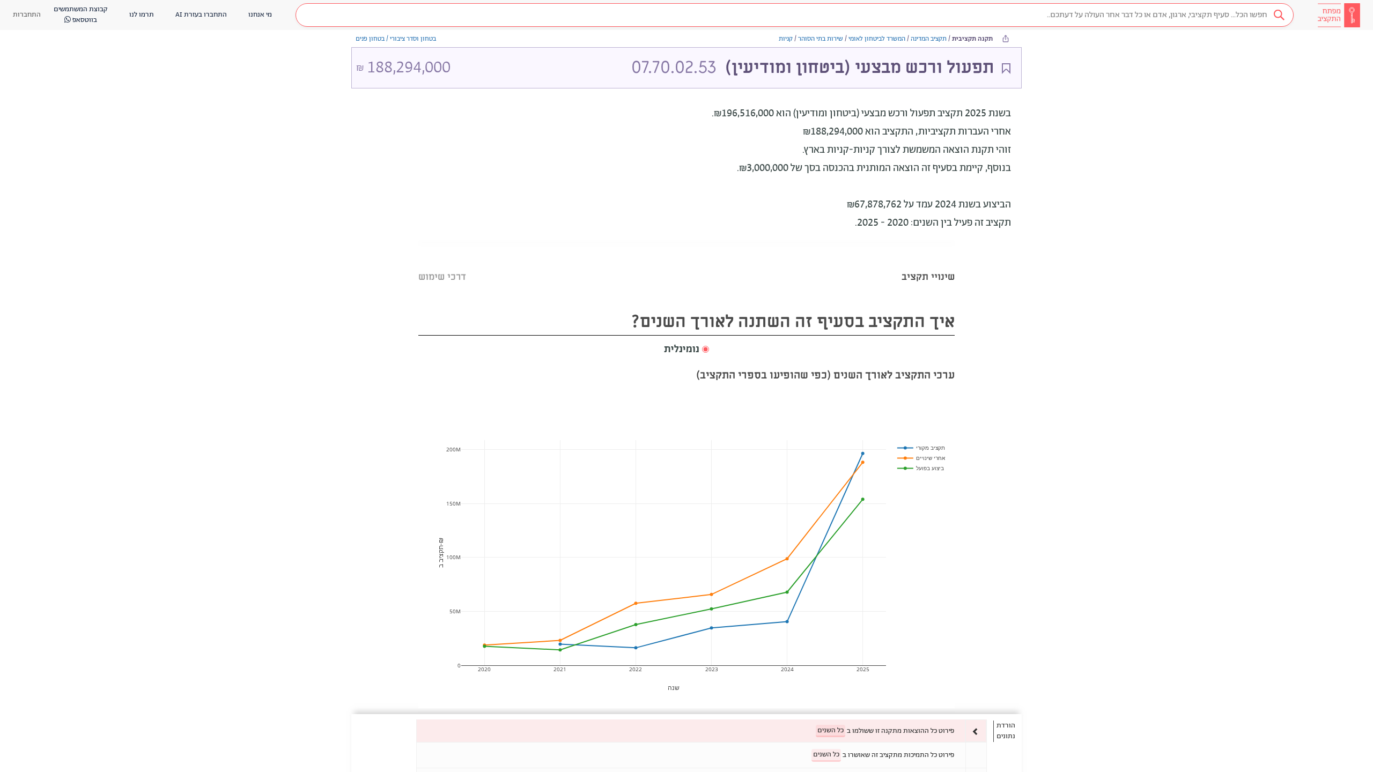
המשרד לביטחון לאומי (876, 38)
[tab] (928, 263)
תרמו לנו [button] (141, 15)
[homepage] (1338, 15)
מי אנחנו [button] (260, 15)
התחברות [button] (27, 15)
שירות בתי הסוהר (820, 38)
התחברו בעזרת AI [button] (201, 15)
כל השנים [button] (830, 730)
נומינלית (681, 350)
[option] (701, 731)
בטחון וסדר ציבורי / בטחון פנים (396, 38)
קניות (786, 38)
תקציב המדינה (929, 38)
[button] (795, 15)
